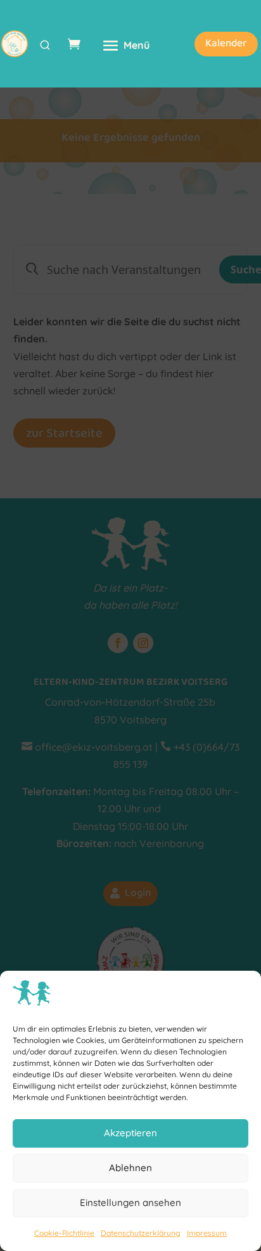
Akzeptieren (130, 1133)
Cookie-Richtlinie (64, 1233)
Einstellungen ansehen (130, 1202)
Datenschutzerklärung (141, 1233)
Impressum (207, 1233)
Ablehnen (130, 1168)
